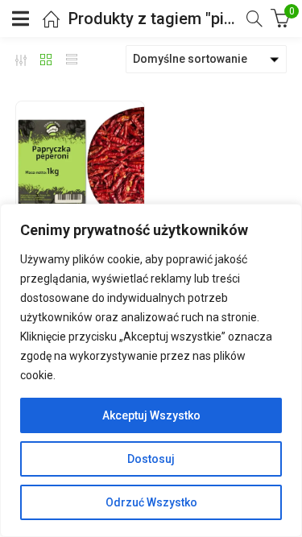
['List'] (71, 59)
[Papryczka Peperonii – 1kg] (80, 165)
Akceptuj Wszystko (151, 415)
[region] (151, 370)
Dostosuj (151, 458)
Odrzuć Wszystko (151, 502)
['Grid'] (46, 59)
